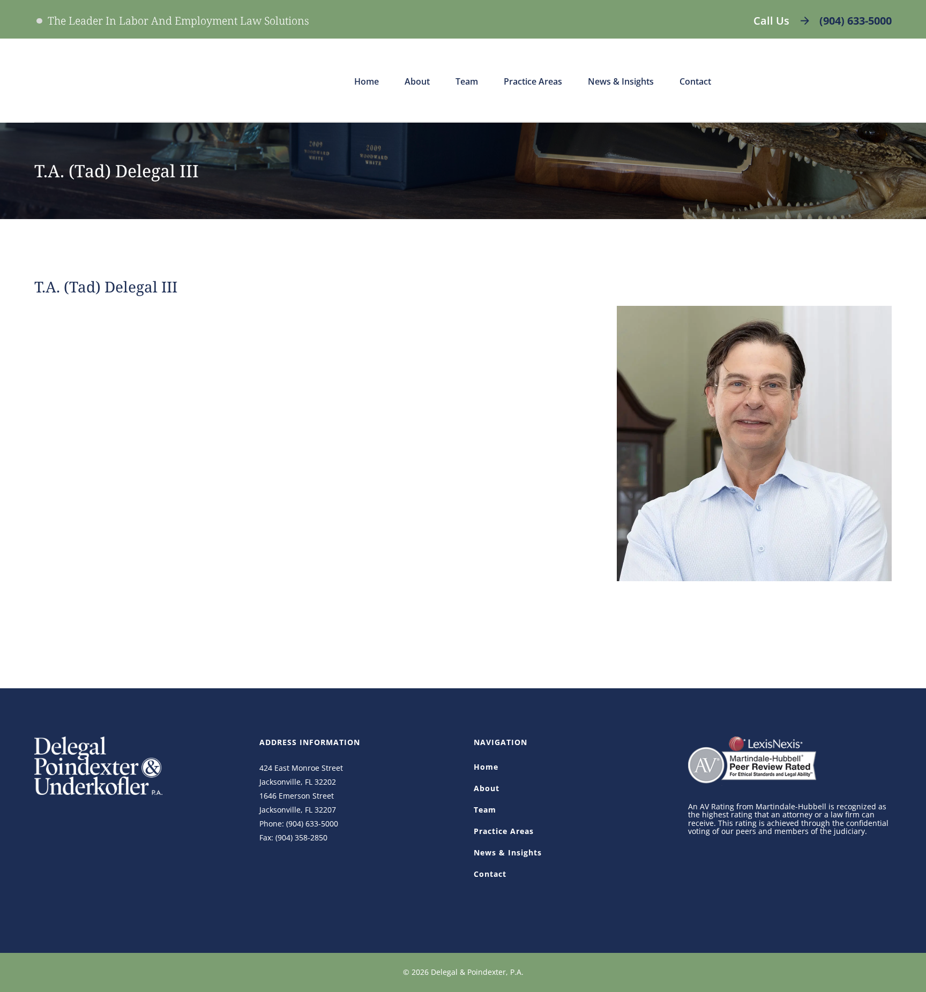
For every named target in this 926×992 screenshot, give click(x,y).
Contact (490, 874)
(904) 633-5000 (855, 20)
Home (486, 767)
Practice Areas (504, 831)
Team (485, 810)
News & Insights (508, 852)
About (486, 788)
